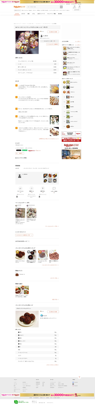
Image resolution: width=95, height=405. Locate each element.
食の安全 (60, 13)
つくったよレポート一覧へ (51, 226)
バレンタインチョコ (46, 23)
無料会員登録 (77, 9)
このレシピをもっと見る (52, 364)
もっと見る (77, 41)
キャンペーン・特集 (51, 13)
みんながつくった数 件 (49, 41)
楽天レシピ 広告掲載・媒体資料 (55, 397)
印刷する (20, 153)
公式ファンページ (41, 13)
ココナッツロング (62, 10)
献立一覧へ (55, 299)
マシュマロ (35, 168)
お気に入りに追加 (54, 31)
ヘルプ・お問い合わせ (26, 385)
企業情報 (30, 397)
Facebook (76, 382)
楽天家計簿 (68, 4)
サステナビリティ (50, 402)
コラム (33, 13)
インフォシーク (62, 4)
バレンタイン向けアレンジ (43, 168)
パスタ (37, 385)
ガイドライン (25, 389)
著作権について (42, 397)
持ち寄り (46, 10)
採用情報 (47, 397)
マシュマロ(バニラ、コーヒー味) (25, 61)
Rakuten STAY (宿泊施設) (62, 385)
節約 (43, 385)
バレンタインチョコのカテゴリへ (50, 265)
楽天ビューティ (53, 385)
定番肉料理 (38, 382)
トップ (15, 382)
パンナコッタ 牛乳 (52, 10)
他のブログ (39, 150)
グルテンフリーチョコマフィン (23, 308)
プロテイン (35, 10)
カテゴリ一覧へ (54, 278)
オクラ (57, 10)
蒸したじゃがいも (25, 10)
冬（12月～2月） (31, 23)
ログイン (79, 7)
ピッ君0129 (24, 174)
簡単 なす (39, 10)
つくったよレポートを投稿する (52, 44)
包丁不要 (42, 10)
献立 (29, 13)
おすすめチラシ (74, 4)
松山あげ (30, 10)
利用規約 (24, 387)
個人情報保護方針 (36, 397)
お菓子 (37, 387)
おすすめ (17, 13)
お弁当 (43, 382)
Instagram (76, 385)
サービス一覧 (34, 402)
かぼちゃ (67, 10)
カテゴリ (23, 13)
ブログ (59, 382)
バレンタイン (38, 23)
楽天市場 (79, 4)
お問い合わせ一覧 (42, 402)
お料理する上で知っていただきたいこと (48, 138)
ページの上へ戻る (79, 377)
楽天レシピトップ (17, 23)
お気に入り (74, 7)
